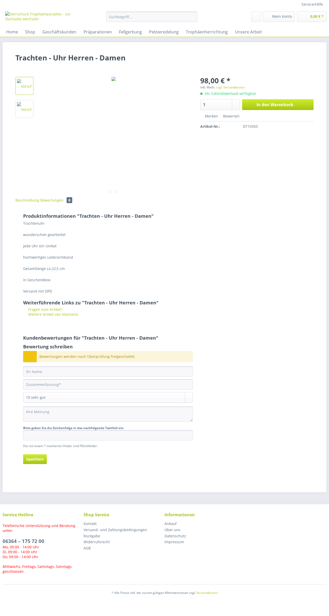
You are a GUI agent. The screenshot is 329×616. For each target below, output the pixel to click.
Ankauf (170, 523)
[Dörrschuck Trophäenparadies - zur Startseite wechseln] (44, 18)
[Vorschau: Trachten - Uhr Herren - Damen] (24, 86)
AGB (87, 548)
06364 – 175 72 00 (23, 541)
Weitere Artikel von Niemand (52, 314)
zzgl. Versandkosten (230, 87)
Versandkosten (207, 593)
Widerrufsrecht (97, 541)
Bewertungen (55, 200)
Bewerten (231, 116)
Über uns (172, 529)
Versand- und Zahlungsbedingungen (115, 529)
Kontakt (90, 523)
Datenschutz (175, 535)
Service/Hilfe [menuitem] (312, 4)
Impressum (174, 541)
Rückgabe (92, 535)
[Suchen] (192, 17)
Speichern (35, 459)
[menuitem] (151, 19)
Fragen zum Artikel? (44, 309)
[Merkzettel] (255, 17)
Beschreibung (27, 200)
